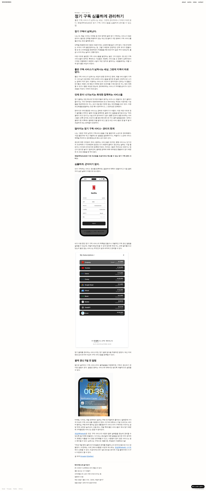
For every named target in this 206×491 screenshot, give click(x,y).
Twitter (15, 489)
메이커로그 (77, 12)
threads (83, 456)
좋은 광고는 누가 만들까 (82, 471)
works (189, 2)
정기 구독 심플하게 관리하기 (99, 16)
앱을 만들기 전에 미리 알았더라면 (86, 483)
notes (195, 2)
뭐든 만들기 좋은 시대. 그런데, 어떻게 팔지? (89, 480)
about (184, 2)
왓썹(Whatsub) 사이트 (123, 447)
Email (3, 489)
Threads (9, 489)
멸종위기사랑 (79, 477)
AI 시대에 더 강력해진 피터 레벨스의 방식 (88, 468)
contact (200, 2)
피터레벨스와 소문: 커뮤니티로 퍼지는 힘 (88, 474)
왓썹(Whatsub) (80, 434)
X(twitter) (90, 456)
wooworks (6, 2)
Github (21, 489)
